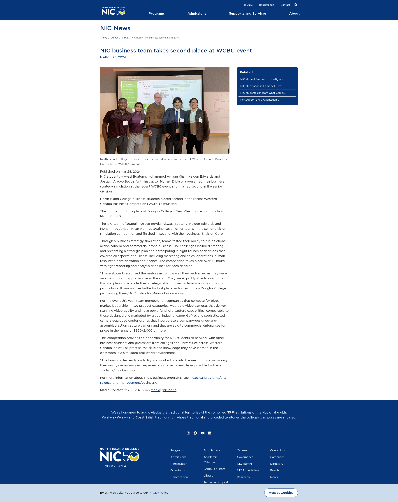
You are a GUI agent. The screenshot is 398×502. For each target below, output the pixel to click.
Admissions (178, 457)
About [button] (294, 13)
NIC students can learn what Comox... (263, 93)
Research (243, 477)
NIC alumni (244, 464)
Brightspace (266, 5)
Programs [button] (157, 13)
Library (208, 475)
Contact (285, 5)
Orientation (178, 470)
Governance (245, 457)
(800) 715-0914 (115, 466)
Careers (242, 450)
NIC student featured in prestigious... (262, 79)
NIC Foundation (248, 470)
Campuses (277, 457)
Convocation (179, 477)
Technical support (216, 482)
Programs (177, 450)
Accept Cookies (281, 492)
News (125, 38)
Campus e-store (215, 469)
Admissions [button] (196, 13)
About (114, 38)
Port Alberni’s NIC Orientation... (259, 100)
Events (275, 470)
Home (104, 38)
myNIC (248, 5)
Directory (276, 464)
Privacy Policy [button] (158, 492)
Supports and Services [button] (248, 13)
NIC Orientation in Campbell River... (262, 86)
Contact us (277, 450)
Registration (178, 464)
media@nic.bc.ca (163, 390)
